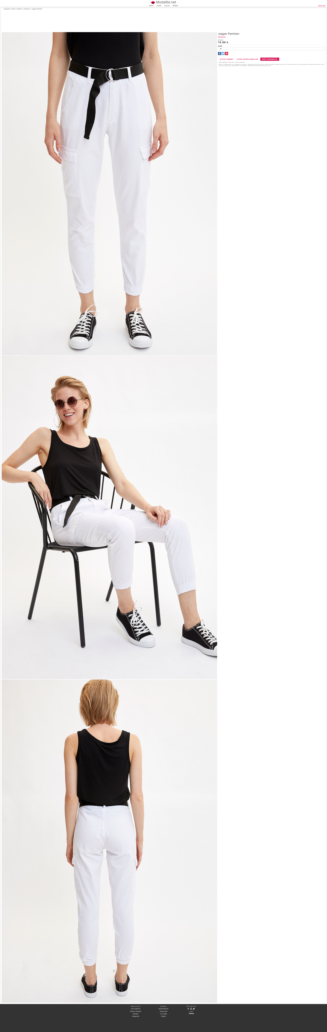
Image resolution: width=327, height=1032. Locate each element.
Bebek (175, 6)
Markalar (135, 1014)
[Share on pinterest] (226, 53)
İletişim (163, 1016)
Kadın (151, 6)
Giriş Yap (321, 5)
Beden (220, 46)
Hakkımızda (163, 1011)
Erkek (159, 6)
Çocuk (167, 6)
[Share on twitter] (223, 53)
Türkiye (191, 1013)
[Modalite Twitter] (194, 1009)
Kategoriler (135, 1016)
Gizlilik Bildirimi (163, 1009)
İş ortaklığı (163, 1014)
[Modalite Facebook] (188, 1009)
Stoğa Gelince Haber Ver (247, 59)
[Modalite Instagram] (191, 1009)
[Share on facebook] (219, 53)
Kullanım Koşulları (135, 1011)
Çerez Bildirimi (135, 1009)
